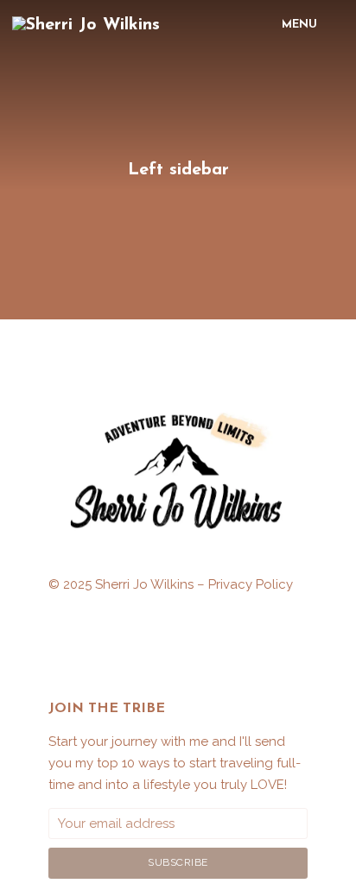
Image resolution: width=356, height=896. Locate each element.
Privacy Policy (250, 584)
